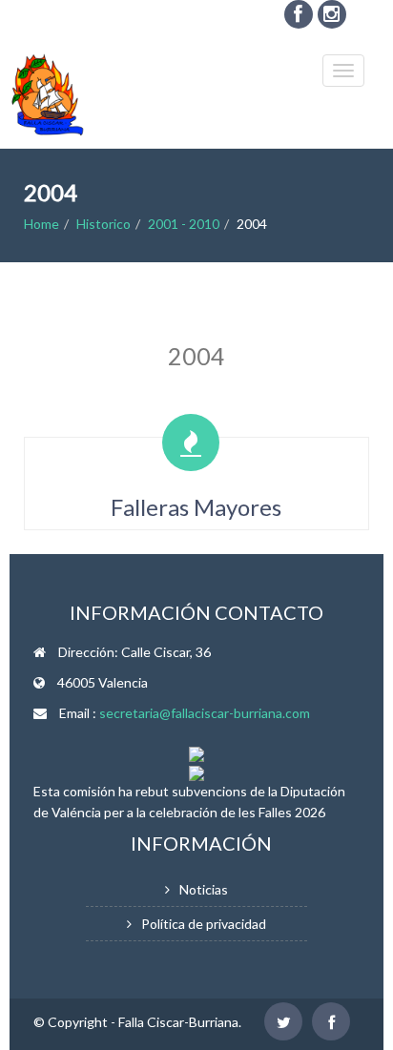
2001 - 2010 (183, 224)
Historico (103, 224)
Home (41, 224)
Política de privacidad (203, 924)
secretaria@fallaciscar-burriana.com (204, 713)
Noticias (203, 889)
